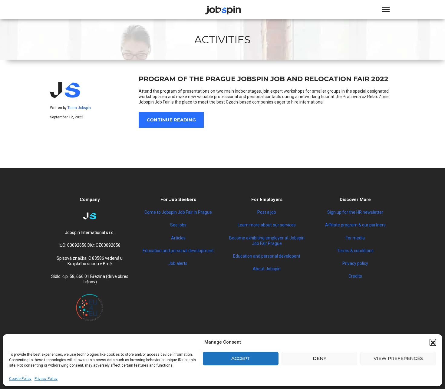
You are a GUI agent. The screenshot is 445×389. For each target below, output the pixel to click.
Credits (355, 276)
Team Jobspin (79, 108)
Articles (178, 238)
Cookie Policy (20, 379)
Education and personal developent (266, 256)
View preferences (398, 358)
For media (355, 238)
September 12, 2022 (66, 117)
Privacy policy (355, 263)
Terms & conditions (355, 250)
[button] (433, 342)
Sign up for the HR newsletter (355, 212)
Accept (240, 358)
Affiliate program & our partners (355, 225)
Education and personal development (178, 250)
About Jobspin (267, 268)
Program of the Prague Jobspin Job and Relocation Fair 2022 (263, 79)
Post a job (266, 212)
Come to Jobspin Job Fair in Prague (178, 212)
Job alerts (178, 263)
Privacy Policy (46, 379)
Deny (319, 358)
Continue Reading (171, 120)
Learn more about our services (267, 225)
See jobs (178, 225)
